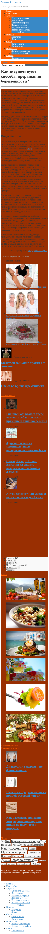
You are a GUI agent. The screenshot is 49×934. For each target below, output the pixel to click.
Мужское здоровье (14, 852)
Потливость (34, 852)
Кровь (24, 848)
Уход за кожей (22, 860)
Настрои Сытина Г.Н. (21, 53)
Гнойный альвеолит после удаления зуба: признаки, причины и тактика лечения (26, 417)
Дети (36, 844)
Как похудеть (11, 848)
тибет (39, 864)
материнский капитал (23, 864)
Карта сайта (11, 13)
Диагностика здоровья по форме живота (24, 768)
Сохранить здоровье (20, 18)
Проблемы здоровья (20, 23)
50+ (3, 841)
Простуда (6, 856)
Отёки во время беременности (22, 386)
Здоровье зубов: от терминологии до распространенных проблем (26, 446)
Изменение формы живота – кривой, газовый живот (26, 793)
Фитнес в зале (17, 44)
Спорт (9, 41)
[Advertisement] (24, 530)
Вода (43, 841)
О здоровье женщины (37, 251)
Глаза (14, 844)
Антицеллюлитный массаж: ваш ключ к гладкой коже (26, 495)
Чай (36, 860)
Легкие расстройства (20, 51)
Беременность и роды (19, 256)
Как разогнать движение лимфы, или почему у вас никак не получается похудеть (24, 823)
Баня (7, 841)
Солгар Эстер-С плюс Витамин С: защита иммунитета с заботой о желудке (23, 466)
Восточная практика (20, 30)
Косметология (17, 58)
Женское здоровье (19, 25)
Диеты (14, 39)
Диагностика (17, 20)
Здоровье (10, 16)
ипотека (3, 864)
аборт (29, 149)
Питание (10, 34)
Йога (41, 844)
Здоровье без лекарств (11, 2)
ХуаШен (20, 32)
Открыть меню (8, 62)
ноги (34, 863)
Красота (9, 55)
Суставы (5, 860)
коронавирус (11, 864)
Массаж (32, 848)
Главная (9, 11)
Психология (11, 48)
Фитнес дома (17, 46)
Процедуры (17, 856)
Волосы (6, 844)
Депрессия (25, 844)
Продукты (16, 37)
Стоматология (32, 856)
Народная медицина (20, 27)
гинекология (42, 860)
